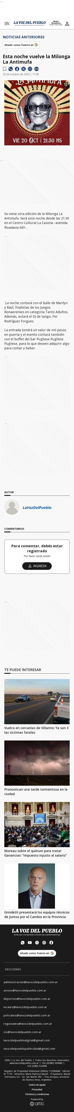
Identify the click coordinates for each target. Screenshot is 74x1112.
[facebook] (17, 69)
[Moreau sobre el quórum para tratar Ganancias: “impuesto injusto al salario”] (37, 824)
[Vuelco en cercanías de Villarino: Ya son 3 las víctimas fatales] (37, 701)
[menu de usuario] (67, 24)
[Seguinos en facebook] (51, 943)
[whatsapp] (10, 69)
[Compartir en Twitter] (23, 69)
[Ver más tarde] (4, 69)
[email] (30, 69)
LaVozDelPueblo (36, 507)
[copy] (36, 69)
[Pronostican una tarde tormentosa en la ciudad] (37, 763)
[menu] (7, 23)
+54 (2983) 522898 (37, 1066)
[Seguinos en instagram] (44, 943)
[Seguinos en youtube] (30, 943)
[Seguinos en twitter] (37, 943)
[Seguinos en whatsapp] (23, 943)
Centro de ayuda (37, 1084)
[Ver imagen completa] (65, 84)
